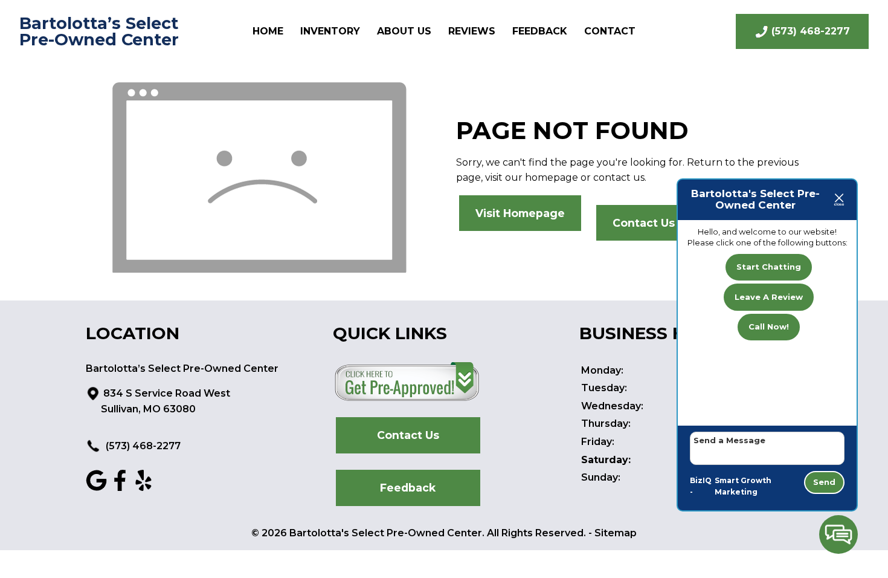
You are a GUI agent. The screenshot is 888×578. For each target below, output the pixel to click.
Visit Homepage (520, 213)
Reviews (471, 31)
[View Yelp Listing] (143, 487)
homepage (551, 177)
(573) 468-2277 (142, 446)
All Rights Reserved (535, 533)
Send (824, 482)
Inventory (330, 31)
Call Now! (768, 326)
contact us (619, 177)
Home (268, 31)
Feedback (539, 31)
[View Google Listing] (96, 487)
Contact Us (644, 222)
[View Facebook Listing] (119, 487)
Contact (609, 31)
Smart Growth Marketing (743, 486)
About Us (404, 31)
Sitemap (615, 533)
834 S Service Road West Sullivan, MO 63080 (165, 401)
